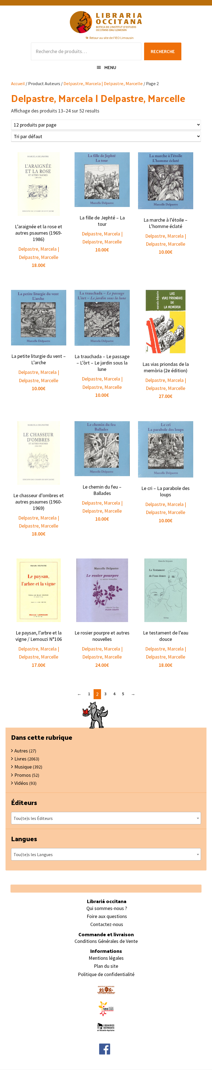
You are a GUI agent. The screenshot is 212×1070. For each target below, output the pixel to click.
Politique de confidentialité (106, 974)
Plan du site (106, 966)
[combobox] (106, 818)
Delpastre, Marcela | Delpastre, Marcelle (103, 83)
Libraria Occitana (106, 22)
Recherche (163, 51)
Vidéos (21, 783)
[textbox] (106, 818)
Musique (23, 767)
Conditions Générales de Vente (106, 941)
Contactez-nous (106, 924)
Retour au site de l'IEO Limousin (111, 38)
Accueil (18, 83)
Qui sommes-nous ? (106, 908)
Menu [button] (110, 67)
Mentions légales (106, 958)
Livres (20, 759)
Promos (22, 775)
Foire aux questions (107, 916)
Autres (21, 751)
